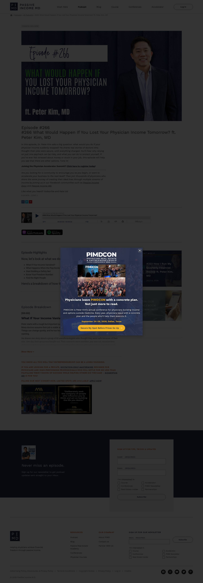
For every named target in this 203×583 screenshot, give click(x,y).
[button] (140, 250)
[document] (101, 291)
